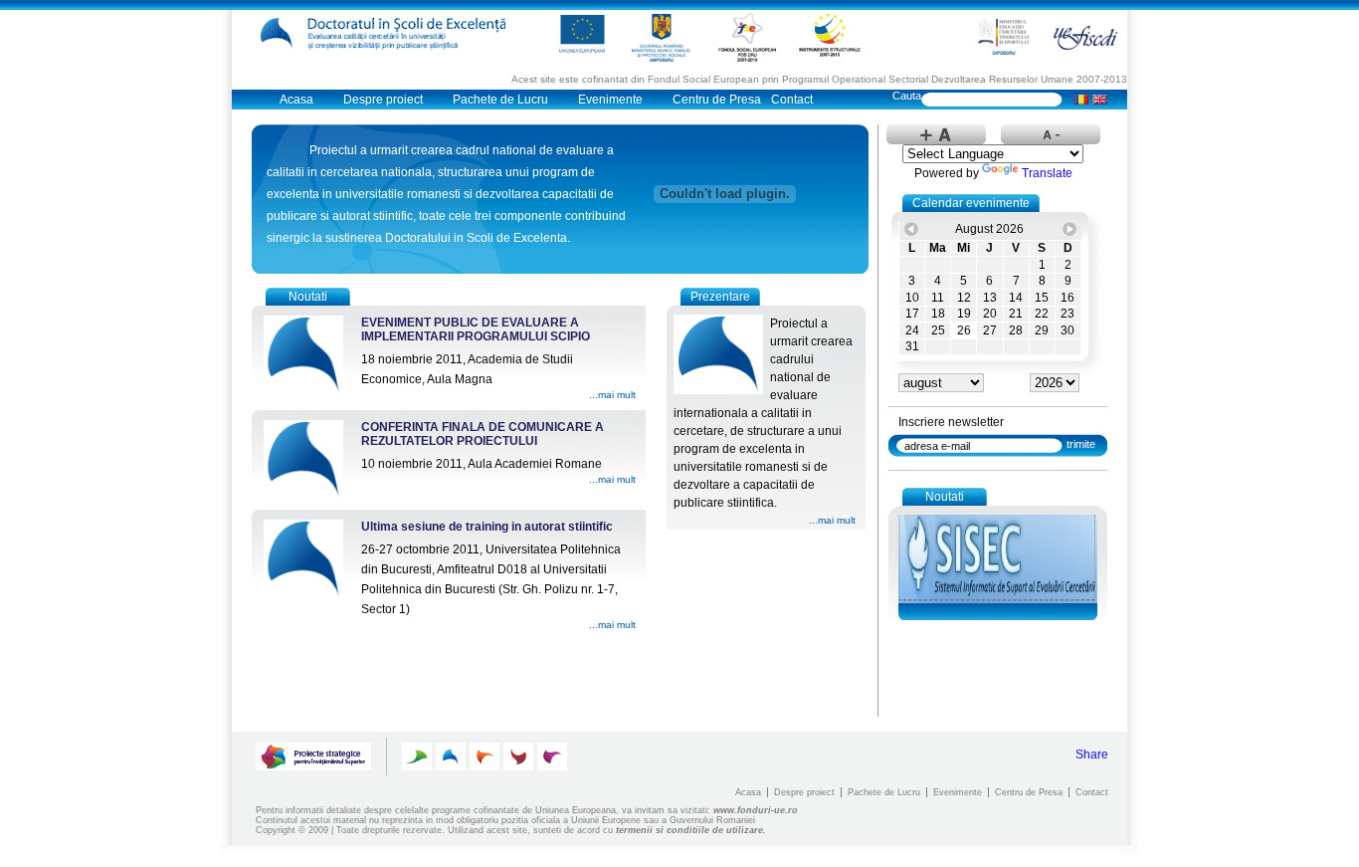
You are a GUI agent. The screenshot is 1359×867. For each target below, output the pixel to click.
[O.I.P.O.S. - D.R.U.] (1003, 37)
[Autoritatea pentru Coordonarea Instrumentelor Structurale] (830, 34)
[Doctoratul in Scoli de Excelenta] (388, 33)
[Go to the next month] (1069, 229)
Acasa (296, 100)
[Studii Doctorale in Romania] (484, 756)
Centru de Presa (717, 100)
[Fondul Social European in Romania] (747, 37)
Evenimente (610, 100)
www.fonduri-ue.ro (755, 810)
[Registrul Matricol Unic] (552, 756)
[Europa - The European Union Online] (581, 34)
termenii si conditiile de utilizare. (691, 830)
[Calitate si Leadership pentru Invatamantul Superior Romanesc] (417, 756)
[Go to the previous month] (911, 229)
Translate (1047, 173)
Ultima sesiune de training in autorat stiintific (487, 527)
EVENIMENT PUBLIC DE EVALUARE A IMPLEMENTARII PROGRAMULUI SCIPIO (475, 329)
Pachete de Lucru (500, 100)
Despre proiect (383, 100)
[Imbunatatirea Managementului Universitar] (518, 756)
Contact (792, 100)
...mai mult (612, 394)
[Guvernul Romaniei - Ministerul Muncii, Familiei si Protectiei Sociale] (661, 37)
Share (1091, 754)
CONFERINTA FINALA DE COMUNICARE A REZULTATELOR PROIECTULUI (482, 434)
